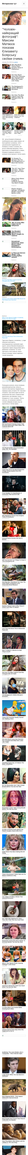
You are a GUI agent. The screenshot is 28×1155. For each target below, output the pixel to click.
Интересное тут (9, 4)
